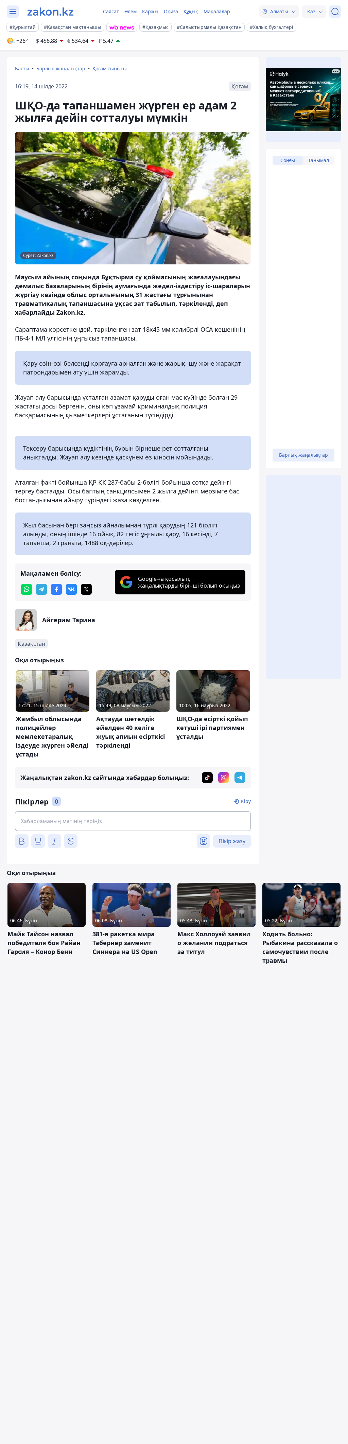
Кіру (246, 801)
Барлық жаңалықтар (60, 68)
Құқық (191, 11)
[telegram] (41, 589)
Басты (22, 68)
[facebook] (56, 589)
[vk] (71, 589)
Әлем (130, 11)
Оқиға (171, 11)
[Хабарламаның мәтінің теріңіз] (133, 821)
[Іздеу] (335, 11)
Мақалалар (217, 11)
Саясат (111, 11)
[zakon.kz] (50, 11)
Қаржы (150, 11)
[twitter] (86, 589)
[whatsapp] (26, 589)
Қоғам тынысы (109, 68)
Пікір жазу (232, 841)
